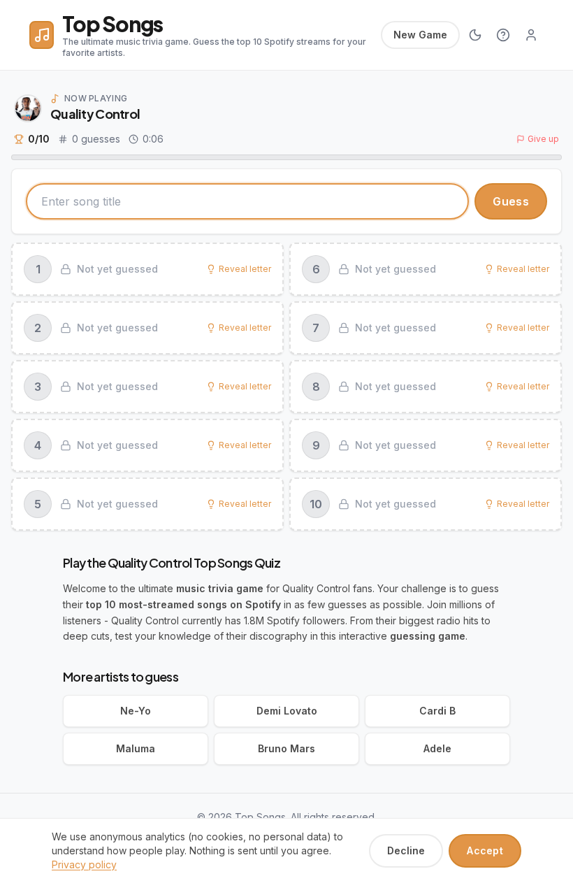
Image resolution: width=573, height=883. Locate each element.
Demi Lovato (286, 711)
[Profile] (531, 35)
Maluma (135, 748)
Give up (543, 139)
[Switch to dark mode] (475, 35)
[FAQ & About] (503, 35)
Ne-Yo (135, 711)
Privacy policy (84, 864)
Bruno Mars (286, 748)
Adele (437, 748)
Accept (485, 850)
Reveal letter (245, 269)
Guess (511, 201)
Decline (406, 850)
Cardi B (437, 711)
